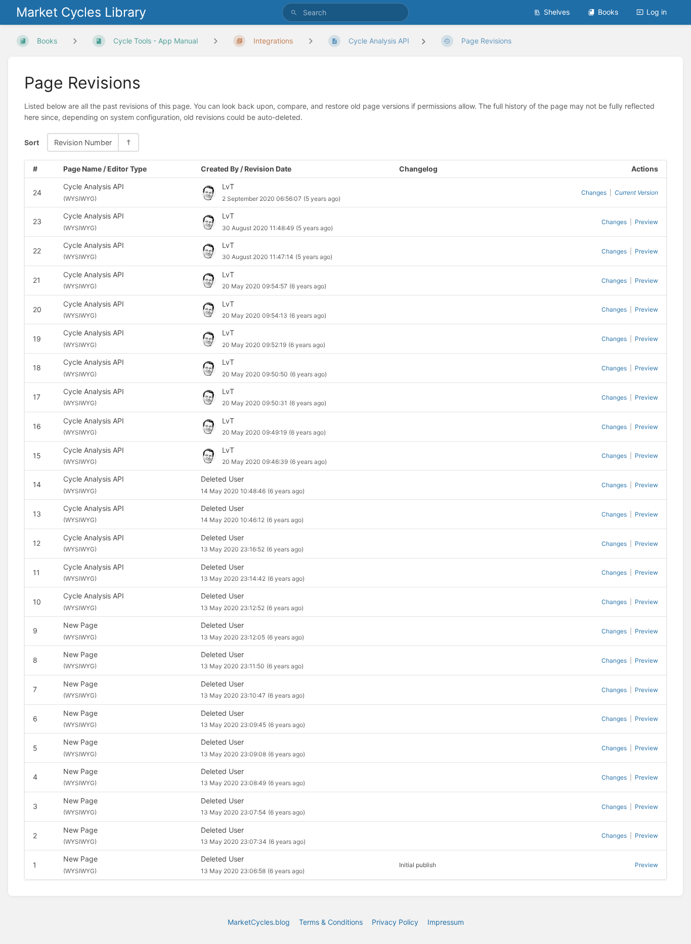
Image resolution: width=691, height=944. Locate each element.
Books (608, 12)
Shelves (557, 12)
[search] (345, 12)
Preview (646, 222)
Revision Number (83, 142)
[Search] (293, 12)
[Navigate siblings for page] (310, 41)
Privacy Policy (395, 922)
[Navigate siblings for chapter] (215, 41)
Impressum (445, 922)
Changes (594, 192)
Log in (656, 12)
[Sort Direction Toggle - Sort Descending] (128, 142)
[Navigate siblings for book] (75, 41)
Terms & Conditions (331, 922)
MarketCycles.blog (259, 922)
